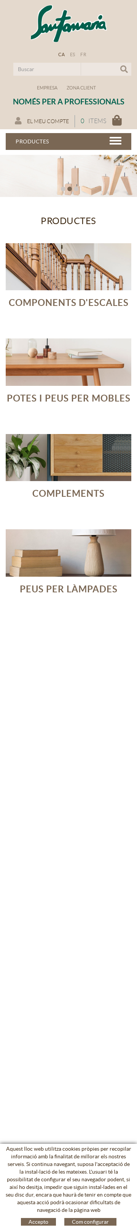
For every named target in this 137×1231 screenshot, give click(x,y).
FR (83, 54)
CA (61, 54)
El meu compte (47, 121)
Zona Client (81, 87)
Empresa (47, 87)
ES (72, 54)
